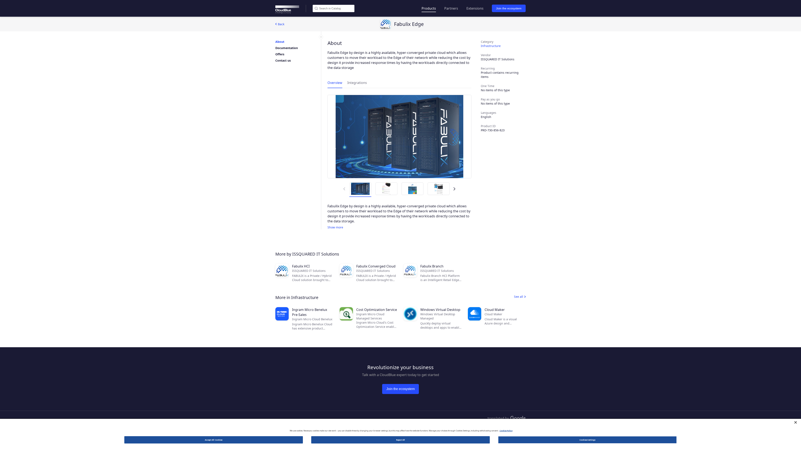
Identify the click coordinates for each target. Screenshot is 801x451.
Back (281, 24)
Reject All (400, 439)
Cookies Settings (587, 439)
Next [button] (453, 187)
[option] (399, 136)
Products (429, 8)
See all (518, 297)
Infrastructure (491, 46)
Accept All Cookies (214, 439)
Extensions (475, 8)
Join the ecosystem (508, 8)
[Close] (795, 422)
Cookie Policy (506, 430)
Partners (451, 8)
